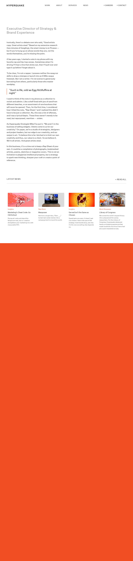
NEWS (85, 5)
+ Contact (121, 5)
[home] (19, 5)
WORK (47, 5)
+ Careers (108, 5)
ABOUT (59, 5)
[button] (72, 5)
